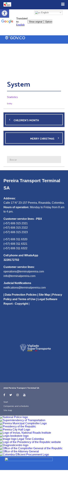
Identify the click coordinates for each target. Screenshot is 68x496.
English (44, 12)
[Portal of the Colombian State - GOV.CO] (15, 38)
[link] (34, 463)
